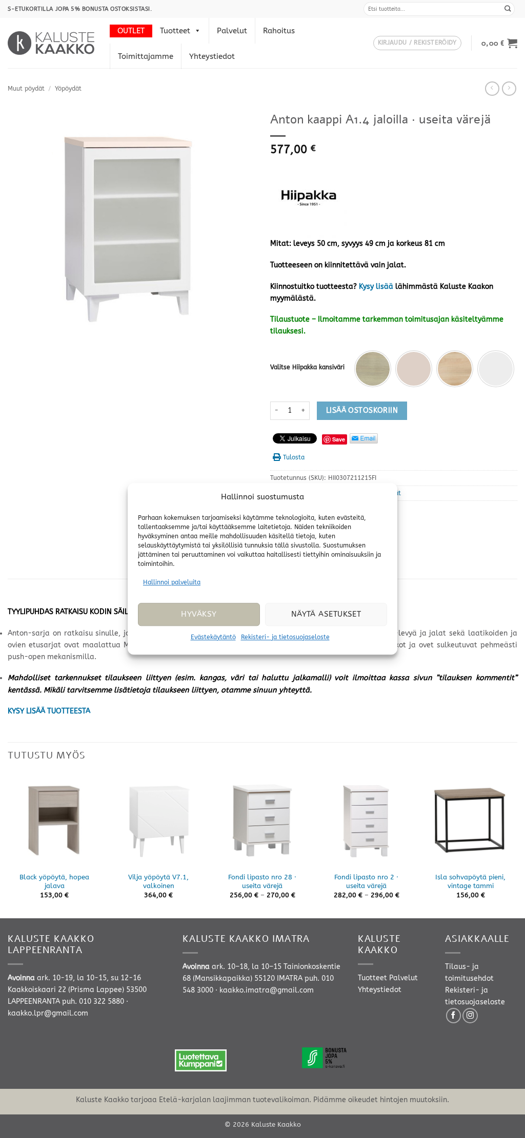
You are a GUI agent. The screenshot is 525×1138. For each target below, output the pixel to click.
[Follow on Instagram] (470, 1015)
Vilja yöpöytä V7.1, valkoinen (158, 881)
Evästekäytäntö (213, 637)
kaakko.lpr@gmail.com (48, 1013)
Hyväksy (198, 614)
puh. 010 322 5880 (93, 1001)
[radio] (373, 369)
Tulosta (294, 457)
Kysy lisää (376, 286)
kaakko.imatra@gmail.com (266, 990)
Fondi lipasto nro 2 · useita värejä (366, 881)
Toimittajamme (145, 56)
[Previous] (8, 845)
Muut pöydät (26, 88)
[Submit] (508, 9)
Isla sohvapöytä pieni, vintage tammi (470, 881)
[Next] (516, 845)
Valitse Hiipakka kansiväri (307, 367)
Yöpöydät (68, 88)
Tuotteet (175, 30)
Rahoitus (279, 30)
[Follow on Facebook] (453, 1015)
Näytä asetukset (326, 614)
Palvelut (232, 30)
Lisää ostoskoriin (362, 410)
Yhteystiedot (212, 56)
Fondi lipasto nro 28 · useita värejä (262, 881)
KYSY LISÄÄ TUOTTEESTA (49, 711)
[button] (417, 43)
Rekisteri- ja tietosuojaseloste (285, 637)
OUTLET (131, 30)
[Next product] (492, 88)
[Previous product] (509, 88)
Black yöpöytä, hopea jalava (54, 881)
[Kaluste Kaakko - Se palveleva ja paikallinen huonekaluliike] (51, 43)
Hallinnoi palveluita (171, 582)
